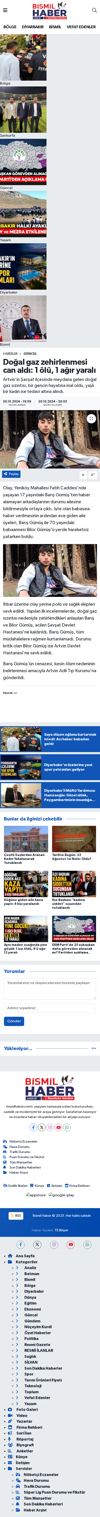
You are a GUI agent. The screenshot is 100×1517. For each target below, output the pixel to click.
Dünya (30, 1297)
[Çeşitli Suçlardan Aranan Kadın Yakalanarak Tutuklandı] (26, 839)
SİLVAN (31, 1362)
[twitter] (37, 1245)
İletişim (57, 1186)
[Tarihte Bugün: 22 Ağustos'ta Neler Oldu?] (74, 839)
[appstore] (36, 1196)
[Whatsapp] (67, 1127)
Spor (28, 1374)
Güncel (30, 353)
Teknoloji (32, 1386)
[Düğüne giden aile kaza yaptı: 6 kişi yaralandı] (26, 884)
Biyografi (25, 1445)
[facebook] (21, 1245)
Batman (31, 1274)
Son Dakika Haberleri (25, 1167)
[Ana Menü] (5, 11)
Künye (39, 1186)
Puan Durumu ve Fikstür (27, 1157)
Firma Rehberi (79, 1186)
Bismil (29, 1280)
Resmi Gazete (37, 1345)
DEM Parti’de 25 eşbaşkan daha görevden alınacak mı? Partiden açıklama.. (73, 948)
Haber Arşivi (19, 1172)
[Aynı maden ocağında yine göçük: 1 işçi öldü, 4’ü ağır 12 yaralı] (26, 929)
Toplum (31, 1392)
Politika (31, 1339)
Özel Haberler (37, 1333)
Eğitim (30, 1303)
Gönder (14, 1021)
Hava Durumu (20, 1147)
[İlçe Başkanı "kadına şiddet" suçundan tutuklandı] (74, 884)
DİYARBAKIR (33, 27)
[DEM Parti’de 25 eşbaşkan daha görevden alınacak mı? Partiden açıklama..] (74, 929)
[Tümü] (94, 1049)
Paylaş (14, 474)
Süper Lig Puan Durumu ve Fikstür (54, 1492)
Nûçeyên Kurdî (38, 1327)
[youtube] (71, 1245)
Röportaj (24, 1439)
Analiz (30, 1268)
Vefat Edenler (37, 1398)
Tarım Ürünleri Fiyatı (43, 1380)
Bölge (30, 1286)
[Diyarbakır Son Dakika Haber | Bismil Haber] (50, 10)
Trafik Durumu (20, 1152)
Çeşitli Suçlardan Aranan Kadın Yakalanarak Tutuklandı (24, 859)
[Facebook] (33, 1127)
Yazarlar (24, 1421)
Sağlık (30, 1357)
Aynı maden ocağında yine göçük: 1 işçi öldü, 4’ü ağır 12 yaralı (25, 948)
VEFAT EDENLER (81, 27)
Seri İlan (23, 1433)
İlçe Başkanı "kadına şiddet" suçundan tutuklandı (68, 903)
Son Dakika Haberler (43, 1368)
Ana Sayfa (25, 1256)
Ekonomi (32, 1309)
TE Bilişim (61, 1230)
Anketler (24, 1451)
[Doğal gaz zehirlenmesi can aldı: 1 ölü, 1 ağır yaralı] (50, 439)
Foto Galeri (27, 1410)
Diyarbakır (34, 1291)
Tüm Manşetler (21, 1162)
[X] (42, 1127)
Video (21, 1416)
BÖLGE (9, 27)
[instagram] (54, 1245)
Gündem (32, 1321)
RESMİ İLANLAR (38, 1350)
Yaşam (30, 1404)
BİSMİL (55, 27)
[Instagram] (50, 1127)
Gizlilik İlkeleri (18, 1186)
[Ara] (94, 11)
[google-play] (61, 1196)
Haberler (10, 353)
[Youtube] (58, 1127)
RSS (18, 1215)
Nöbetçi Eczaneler (23, 1141)
